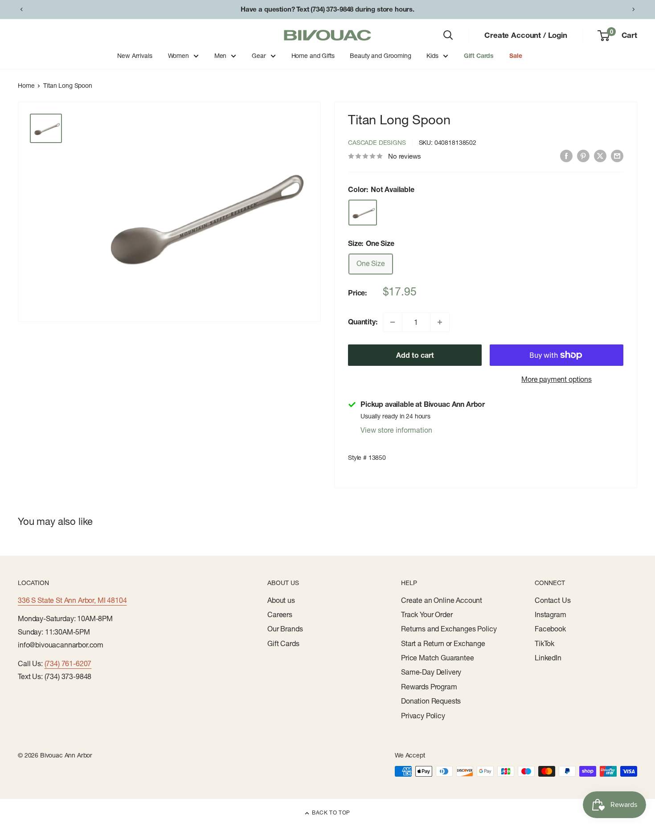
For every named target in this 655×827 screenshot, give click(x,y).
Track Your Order (426, 614)
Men (220, 56)
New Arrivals (134, 56)
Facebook (550, 628)
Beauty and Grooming (380, 56)
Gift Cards (479, 56)
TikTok (544, 643)
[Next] (633, 9)
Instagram (550, 614)
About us (281, 600)
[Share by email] (617, 155)
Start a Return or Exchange (443, 643)
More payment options (556, 379)
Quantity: (362, 321)
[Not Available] (362, 213)
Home (26, 86)
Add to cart (415, 355)
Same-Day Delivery (431, 671)
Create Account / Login (525, 35)
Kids (432, 56)
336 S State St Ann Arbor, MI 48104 (72, 600)
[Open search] (448, 35)
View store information (396, 430)
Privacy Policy (423, 715)
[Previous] (21, 9)
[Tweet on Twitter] (600, 155)
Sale (515, 56)
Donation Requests (431, 700)
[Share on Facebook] (566, 155)
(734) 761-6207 (68, 663)
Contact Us (552, 600)
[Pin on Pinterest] (583, 155)
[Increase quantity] (439, 322)
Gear (259, 56)
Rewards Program (429, 686)
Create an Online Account (441, 600)
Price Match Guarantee (437, 657)
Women (178, 56)
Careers (279, 614)
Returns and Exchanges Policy (449, 628)
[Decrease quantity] (392, 322)
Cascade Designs (377, 143)
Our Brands (285, 628)
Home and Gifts (313, 56)
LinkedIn (548, 657)
